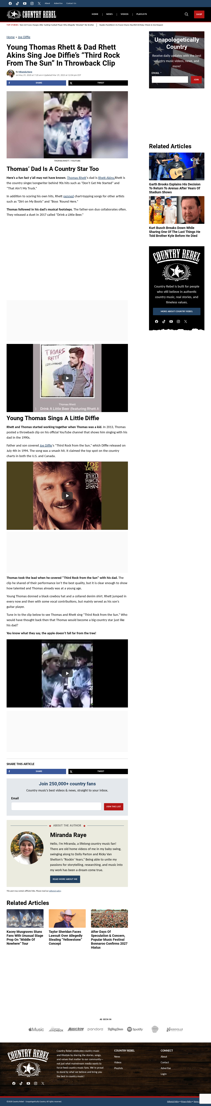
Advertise (166, 1068)
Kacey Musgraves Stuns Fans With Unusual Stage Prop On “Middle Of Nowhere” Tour (25, 938)
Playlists (141, 14)
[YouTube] (171, 321)
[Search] (186, 14)
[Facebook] (156, 321)
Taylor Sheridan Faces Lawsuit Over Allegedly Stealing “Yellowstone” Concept (65, 938)
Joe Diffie (24, 37)
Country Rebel (124, 1050)
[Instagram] (178, 321)
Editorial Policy (173, 1102)
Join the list (113, 806)
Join (196, 80)
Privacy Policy (186, 1102)
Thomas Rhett (76, 178)
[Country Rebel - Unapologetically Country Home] (31, 14)
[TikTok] (163, 321)
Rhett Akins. (106, 178)
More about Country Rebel (177, 311)
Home (95, 14)
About (164, 1057)
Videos (125, 14)
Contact (165, 1062)
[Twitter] (185, 321)
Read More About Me (65, 879)
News (109, 14)
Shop (199, 14)
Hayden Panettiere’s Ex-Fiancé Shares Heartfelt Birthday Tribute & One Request (131, 25)
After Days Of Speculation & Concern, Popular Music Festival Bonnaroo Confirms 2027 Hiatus (109, 939)
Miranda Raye (25, 72)
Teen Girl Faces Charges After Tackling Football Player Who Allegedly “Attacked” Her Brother (57, 25)
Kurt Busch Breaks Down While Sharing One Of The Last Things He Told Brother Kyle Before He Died (174, 232)
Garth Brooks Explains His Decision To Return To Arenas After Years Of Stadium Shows (174, 188)
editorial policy (55, 891)
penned (68, 196)
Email (15, 798)
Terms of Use (199, 1102)
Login (163, 1074)
